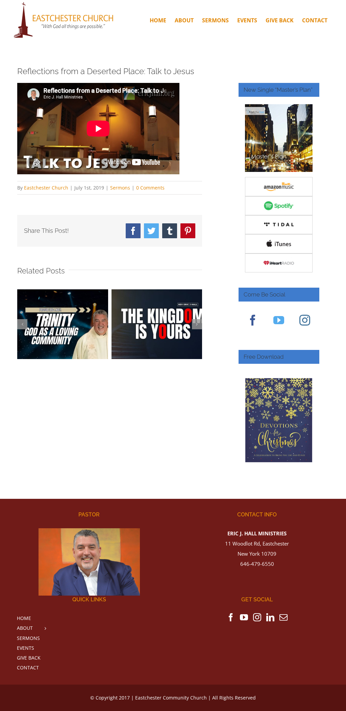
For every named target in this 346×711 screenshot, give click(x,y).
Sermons (120, 187)
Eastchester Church (46, 187)
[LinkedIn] (270, 617)
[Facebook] (253, 320)
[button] (22, 324)
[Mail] (283, 617)
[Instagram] (305, 320)
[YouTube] (279, 320)
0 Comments (150, 187)
